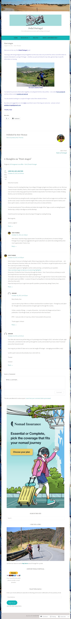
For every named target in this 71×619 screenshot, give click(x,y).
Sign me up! (12, 603)
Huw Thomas (17, 45)
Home (16, 38)
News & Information (50, 38)
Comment (59, 392)
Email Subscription (35, 589)
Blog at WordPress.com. (35, 616)
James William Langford (15, 171)
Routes (35, 38)
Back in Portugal (61, 152)
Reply (9, 226)
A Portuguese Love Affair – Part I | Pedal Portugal (23, 164)
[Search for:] (35, 518)
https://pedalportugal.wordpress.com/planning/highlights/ (24, 270)
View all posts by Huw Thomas (14, 137)
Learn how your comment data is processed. (38, 398)
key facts (25, 563)
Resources (24, 38)
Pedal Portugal (35, 28)
